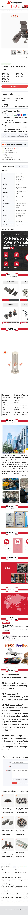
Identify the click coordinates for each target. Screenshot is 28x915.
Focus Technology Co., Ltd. (18, 909)
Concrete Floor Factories (8, 894)
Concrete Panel (20, 894)
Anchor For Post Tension (21, 901)
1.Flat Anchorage (5, 870)
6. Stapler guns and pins (20, 872)
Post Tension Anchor (7, 901)
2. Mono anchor (18, 870)
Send (14, 783)
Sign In (3, 159)
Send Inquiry (14, 86)
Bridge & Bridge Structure (23, 10)
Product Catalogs (22, 866)
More (2, 904)
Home (2, 10)
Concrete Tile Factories (8, 897)
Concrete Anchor (20, 897)
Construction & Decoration (11, 10)
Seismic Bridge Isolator (8, 886)
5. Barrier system (5, 872)
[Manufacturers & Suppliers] (14, 2)
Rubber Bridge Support (21, 886)
